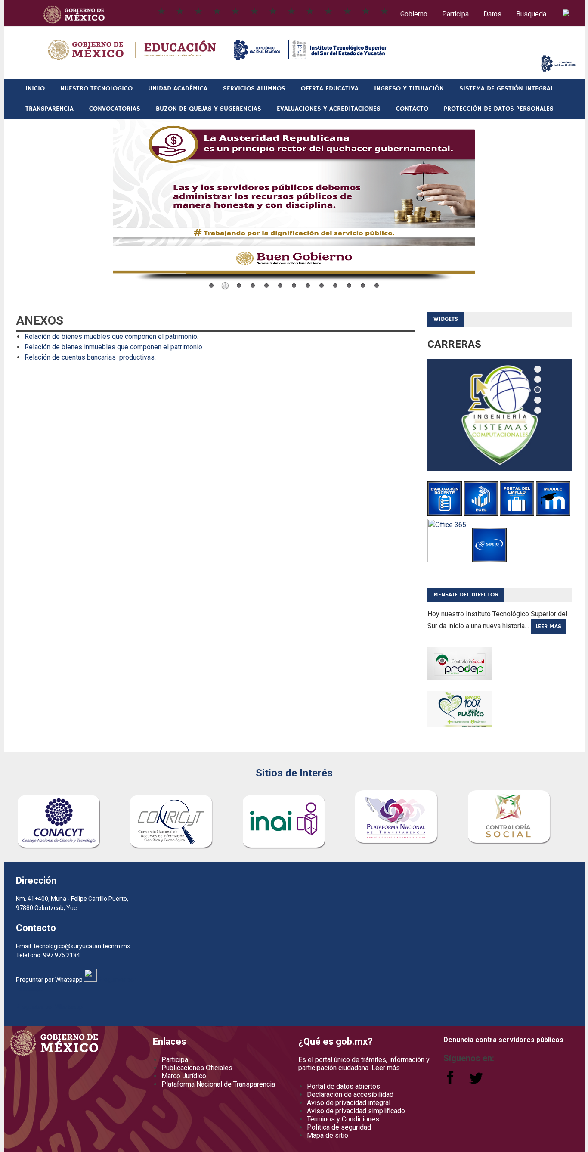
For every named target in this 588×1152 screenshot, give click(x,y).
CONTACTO (412, 109)
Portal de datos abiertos (343, 1086)
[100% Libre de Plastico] (459, 725)
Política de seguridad (339, 1127)
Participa (455, 14)
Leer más (385, 1068)
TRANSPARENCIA (49, 109)
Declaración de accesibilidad (350, 1094)
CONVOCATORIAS (114, 109)
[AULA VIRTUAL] (553, 513)
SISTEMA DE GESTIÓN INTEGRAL (506, 88)
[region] (499, 415)
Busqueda (532, 14)
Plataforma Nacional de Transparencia (218, 1084)
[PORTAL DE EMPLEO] (517, 513)
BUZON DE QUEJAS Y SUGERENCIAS (208, 109)
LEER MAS (548, 626)
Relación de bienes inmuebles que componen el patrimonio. (114, 347)
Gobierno (413, 14)
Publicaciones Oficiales (196, 1068)
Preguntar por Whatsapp (49, 1006)
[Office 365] (448, 560)
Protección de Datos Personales (499, 109)
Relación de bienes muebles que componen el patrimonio (111, 336)
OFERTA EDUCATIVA (330, 88)
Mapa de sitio (327, 1135)
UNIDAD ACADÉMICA (177, 88)
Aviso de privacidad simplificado (356, 1111)
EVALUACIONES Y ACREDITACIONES (329, 109)
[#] (384, 10)
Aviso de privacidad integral (348, 1103)
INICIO (35, 88)
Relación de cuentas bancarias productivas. (90, 357)
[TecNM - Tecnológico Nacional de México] (558, 69)
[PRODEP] (459, 678)
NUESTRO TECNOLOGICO (96, 88)
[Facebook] (451, 1082)
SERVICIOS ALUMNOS (254, 88)
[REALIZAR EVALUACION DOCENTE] (444, 513)
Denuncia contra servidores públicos (503, 1040)
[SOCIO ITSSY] (489, 560)
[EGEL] (481, 513)
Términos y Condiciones (343, 1119)
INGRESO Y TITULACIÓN (409, 88)
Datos (492, 14)
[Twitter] (476, 1082)
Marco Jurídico (183, 1076)
